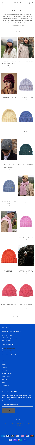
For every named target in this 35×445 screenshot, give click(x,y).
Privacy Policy (6, 376)
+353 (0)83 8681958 (10, 349)
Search (4, 364)
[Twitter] (7, 354)
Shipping (4, 367)
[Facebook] (3, 354)
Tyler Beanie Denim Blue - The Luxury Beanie (9, 63)
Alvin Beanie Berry (9, 97)
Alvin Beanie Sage (26, 62)
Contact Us (5, 385)
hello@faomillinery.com (10, 351)
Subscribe (8, 410)
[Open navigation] (2, 3)
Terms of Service (7, 373)
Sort (17, 31)
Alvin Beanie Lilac (26, 97)
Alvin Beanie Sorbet (9, 130)
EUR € (17, 419)
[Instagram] (11, 354)
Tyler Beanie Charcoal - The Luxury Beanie (9, 166)
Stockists (4, 379)
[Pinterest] (15, 354)
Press (3, 382)
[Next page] (22, 316)
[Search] (29, 3)
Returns (4, 370)
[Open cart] (32, 3)
